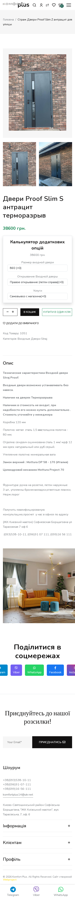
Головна (8, 20)
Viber (16, 672)
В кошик (30, 312)
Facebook (55, 672)
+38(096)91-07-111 (17, 784)
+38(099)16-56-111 (17, 789)
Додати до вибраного (22, 323)
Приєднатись (50, 742)
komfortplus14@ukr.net (18, 795)
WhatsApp (34, 672)
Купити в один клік (57, 312)
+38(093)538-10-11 (17, 780)
